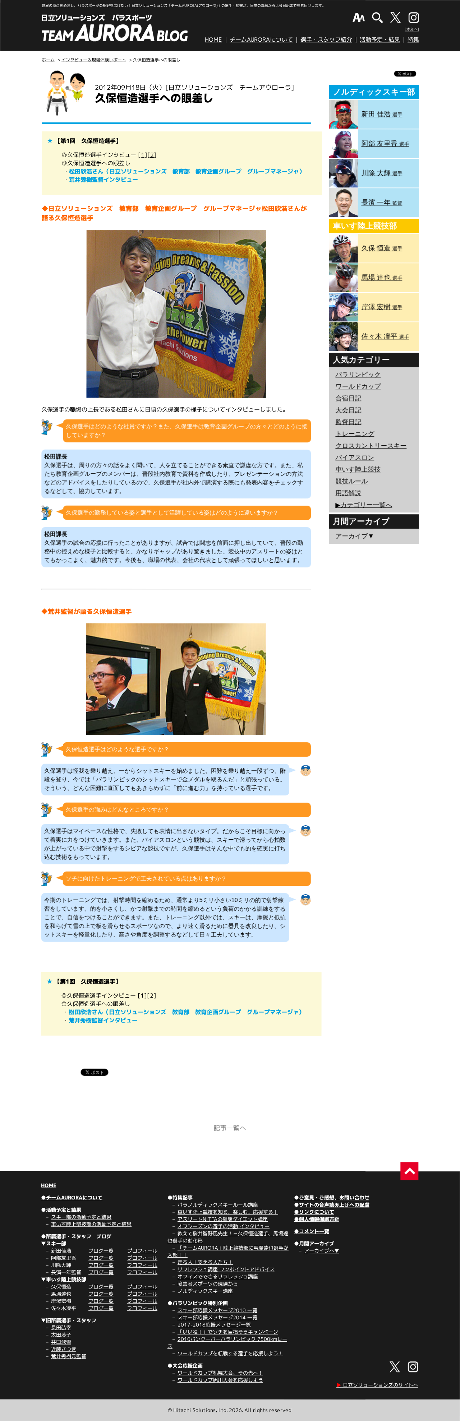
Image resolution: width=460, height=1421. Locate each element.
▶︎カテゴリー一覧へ (363, 505)
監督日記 (348, 422)
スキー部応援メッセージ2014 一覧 (217, 1317)
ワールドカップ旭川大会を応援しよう (220, 1379)
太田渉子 (61, 1334)
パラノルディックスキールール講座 (218, 1204)
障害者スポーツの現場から (208, 1283)
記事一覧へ (229, 1128)
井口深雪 (61, 1341)
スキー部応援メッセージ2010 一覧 (217, 1310)
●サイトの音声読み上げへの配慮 (331, 1204)
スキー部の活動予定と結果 (81, 1216)
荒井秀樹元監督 (68, 1356)
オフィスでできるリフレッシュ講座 (218, 1276)
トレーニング (354, 433)
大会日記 (348, 410)
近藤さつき (63, 1349)
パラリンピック (358, 374)
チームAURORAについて (261, 39)
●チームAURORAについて (71, 1197)
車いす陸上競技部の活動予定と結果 (91, 1224)
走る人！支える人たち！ (205, 1262)
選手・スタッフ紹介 (326, 39)
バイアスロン (354, 457)
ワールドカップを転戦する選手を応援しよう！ (230, 1353)
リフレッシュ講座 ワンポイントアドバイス (226, 1269)
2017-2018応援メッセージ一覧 (214, 1324)
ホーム (48, 60)
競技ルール (351, 481)
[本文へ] (412, 29)
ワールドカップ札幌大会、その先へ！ (220, 1372)
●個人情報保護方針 (316, 1219)
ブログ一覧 (101, 1250)
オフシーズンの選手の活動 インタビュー (224, 1226)
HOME (213, 39)
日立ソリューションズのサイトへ (377, 1384)
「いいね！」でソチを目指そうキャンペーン (228, 1331)
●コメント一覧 (311, 1231)
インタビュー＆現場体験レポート (93, 60)
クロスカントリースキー (370, 445)
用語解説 (348, 493)
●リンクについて (314, 1211)
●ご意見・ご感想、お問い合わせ (331, 1197)
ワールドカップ (358, 386)
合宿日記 (348, 398)
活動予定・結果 (380, 39)
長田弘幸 (61, 1327)
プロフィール (142, 1250)
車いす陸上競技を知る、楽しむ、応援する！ (228, 1211)
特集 (413, 39)
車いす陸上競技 (358, 469)
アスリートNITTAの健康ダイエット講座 (223, 1219)
